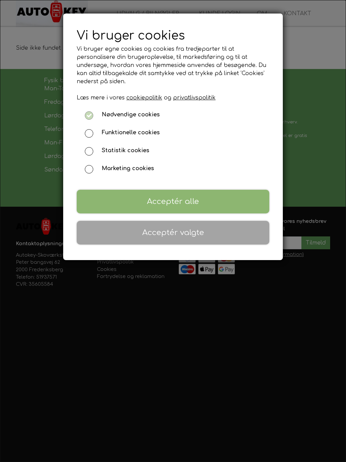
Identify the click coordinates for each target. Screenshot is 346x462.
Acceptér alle (173, 201)
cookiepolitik (144, 98)
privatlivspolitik (194, 98)
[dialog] (173, 231)
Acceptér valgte (173, 232)
